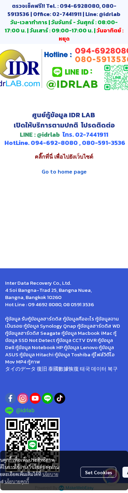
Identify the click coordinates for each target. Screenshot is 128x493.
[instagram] (22, 398)
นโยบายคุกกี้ (16, 481)
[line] (47, 398)
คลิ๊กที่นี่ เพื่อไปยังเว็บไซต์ (64, 156)
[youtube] (35, 398)
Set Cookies (98, 472)
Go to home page (64, 171)
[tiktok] (59, 398)
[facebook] (10, 398)
